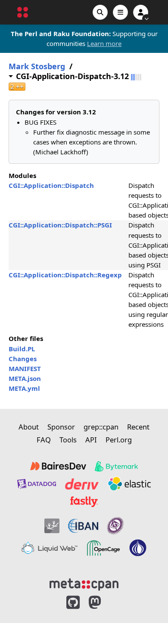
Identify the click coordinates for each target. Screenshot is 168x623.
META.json (25, 378)
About (29, 427)
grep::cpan (101, 427)
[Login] (141, 12)
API (91, 440)
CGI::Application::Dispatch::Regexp (65, 274)
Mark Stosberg (37, 66)
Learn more (104, 43)
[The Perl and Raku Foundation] (137, 548)
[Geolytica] (51, 525)
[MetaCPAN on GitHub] (73, 602)
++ (17, 87)
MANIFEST (25, 368)
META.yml (24, 388)
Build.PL (22, 348)
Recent (138, 427)
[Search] (100, 12)
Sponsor (61, 427)
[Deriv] (82, 483)
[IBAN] (83, 525)
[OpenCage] (103, 548)
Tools (68, 440)
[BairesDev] (58, 466)
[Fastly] (84, 501)
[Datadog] (36, 483)
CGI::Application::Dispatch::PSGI (60, 225)
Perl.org (119, 440)
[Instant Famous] (115, 525)
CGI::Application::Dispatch (51, 185)
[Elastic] (129, 483)
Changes (23, 358)
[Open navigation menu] (120, 12)
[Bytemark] (116, 466)
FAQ (44, 440)
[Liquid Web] (50, 548)
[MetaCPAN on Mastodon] (103, 602)
